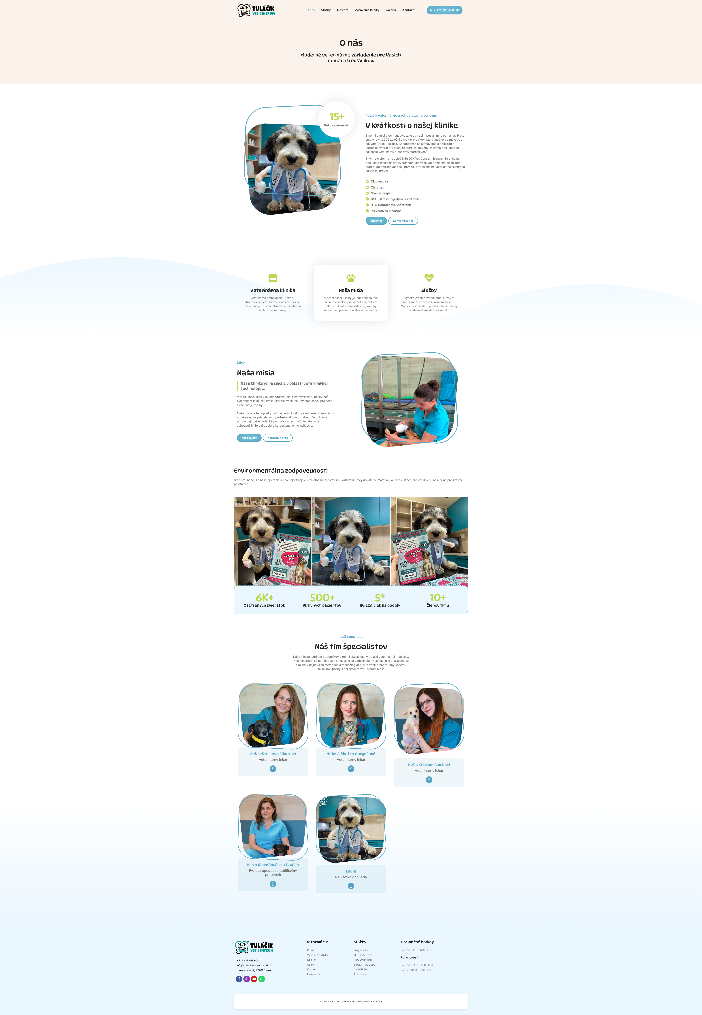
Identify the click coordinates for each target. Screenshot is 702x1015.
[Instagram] (246, 979)
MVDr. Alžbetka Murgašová (351, 754)
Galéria (391, 10)
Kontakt (408, 10)
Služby (326, 10)
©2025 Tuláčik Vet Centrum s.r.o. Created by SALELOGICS (351, 1001)
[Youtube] (254, 979)
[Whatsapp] (261, 979)
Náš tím (342, 10)
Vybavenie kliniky (367, 10)
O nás (310, 10)
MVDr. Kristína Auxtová (429, 765)
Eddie (351, 871)
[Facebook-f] (239, 979)
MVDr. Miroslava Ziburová (273, 754)
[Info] (273, 768)
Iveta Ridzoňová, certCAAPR (273, 865)
